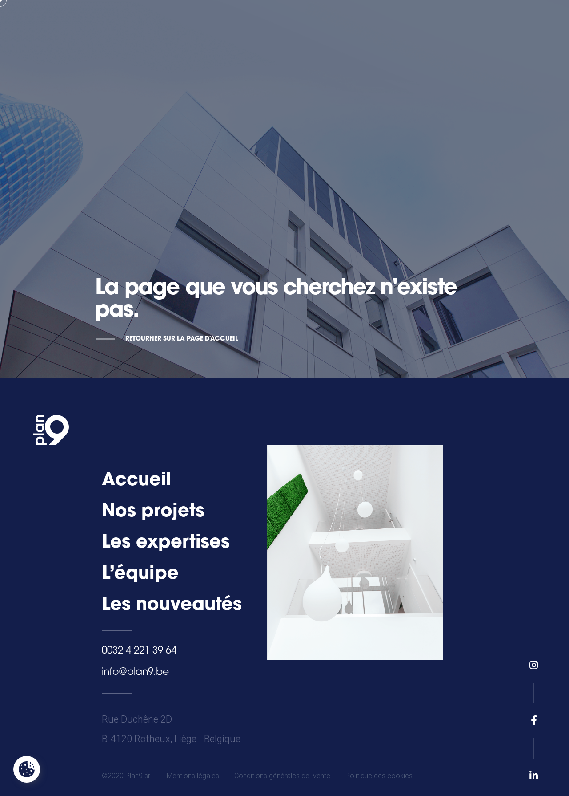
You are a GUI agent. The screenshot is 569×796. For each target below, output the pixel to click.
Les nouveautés (172, 605)
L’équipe (140, 574)
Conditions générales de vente (282, 776)
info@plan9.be (135, 672)
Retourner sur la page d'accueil (181, 339)
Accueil (136, 481)
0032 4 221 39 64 (139, 651)
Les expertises (166, 543)
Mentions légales (193, 776)
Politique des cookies (379, 776)
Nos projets (153, 512)
